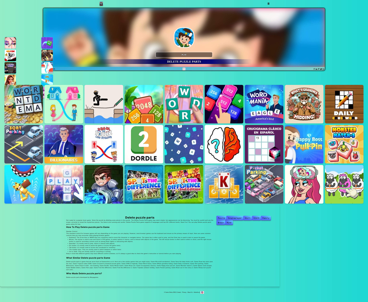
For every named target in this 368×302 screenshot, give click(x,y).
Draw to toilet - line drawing (104, 144)
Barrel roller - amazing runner (47, 80)
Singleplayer (235, 218)
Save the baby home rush (63, 104)
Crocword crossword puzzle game (184, 104)
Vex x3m (10, 55)
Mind (229, 223)
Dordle (144, 144)
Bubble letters (63, 184)
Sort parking (23, 144)
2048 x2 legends (224, 104)
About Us (190, 292)
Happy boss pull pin (304, 144)
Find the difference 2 (184, 184)
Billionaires (63, 144)
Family (265, 218)
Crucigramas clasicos (264, 144)
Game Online (107, 3)
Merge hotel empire (10, 80)
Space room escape (23, 184)
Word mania (264, 104)
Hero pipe (104, 184)
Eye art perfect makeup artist (10, 43)
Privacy (184, 292)
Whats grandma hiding (304, 104)
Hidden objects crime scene (10, 68)
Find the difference (144, 184)
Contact (179, 292)
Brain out (224, 144)
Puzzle (221, 218)
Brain (221, 223)
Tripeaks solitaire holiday (224, 184)
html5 (256, 218)
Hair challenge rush (47, 68)
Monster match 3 (344, 144)
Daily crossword (344, 104)
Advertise (196, 292)
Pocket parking (264, 184)
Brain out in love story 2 (304, 184)
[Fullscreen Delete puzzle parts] (184, 69)
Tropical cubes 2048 (144, 104)
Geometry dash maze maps (47, 43)
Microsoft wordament (23, 104)
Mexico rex (47, 55)
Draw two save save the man (104, 104)
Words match (184, 144)
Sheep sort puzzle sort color (344, 184)
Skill (248, 218)
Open (268, 3)
